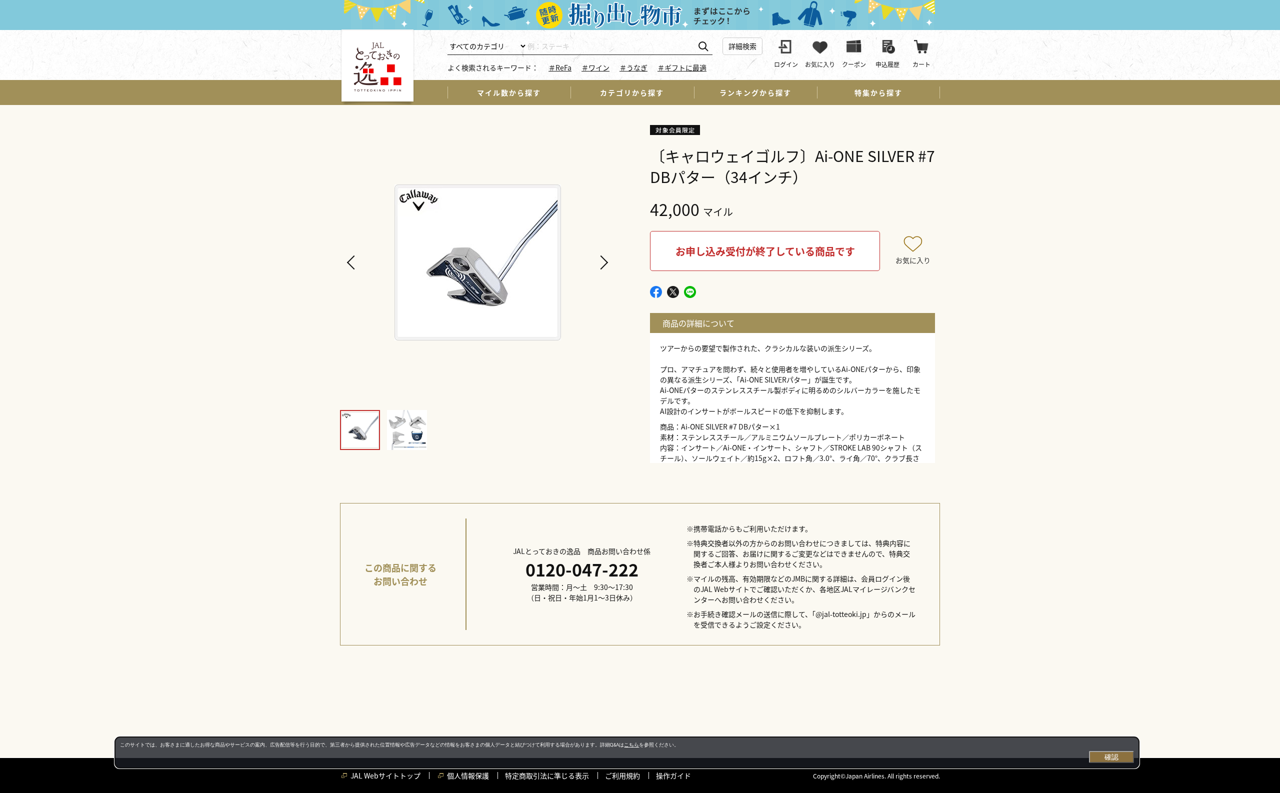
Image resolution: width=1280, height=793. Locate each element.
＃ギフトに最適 (682, 67)
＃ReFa (560, 67)
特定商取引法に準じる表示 (547, 775)
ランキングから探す (756, 93)
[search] (703, 47)
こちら (631, 745)
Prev (352, 262)
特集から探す (878, 93)
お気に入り (913, 260)
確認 (1111, 757)
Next (602, 262)
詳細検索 (742, 46)
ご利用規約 (622, 775)
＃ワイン (596, 67)
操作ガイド (673, 775)
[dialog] (627, 752)
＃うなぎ (634, 67)
